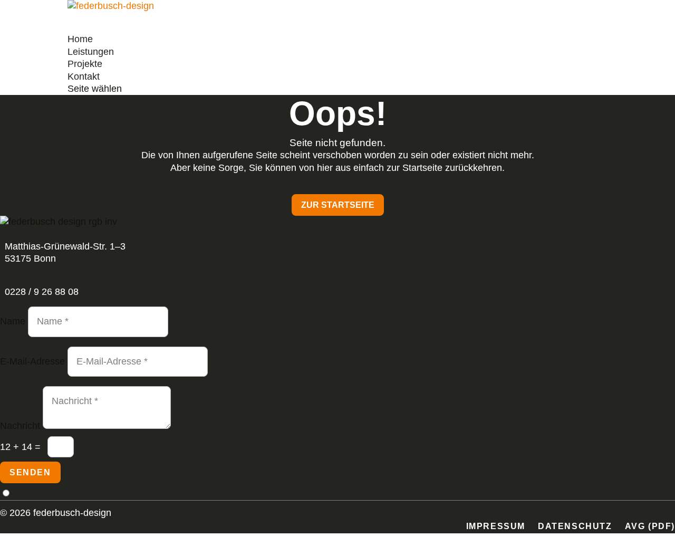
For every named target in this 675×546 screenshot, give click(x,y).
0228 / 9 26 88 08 (42, 291)
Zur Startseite (337, 204)
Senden (30, 472)
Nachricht (20, 425)
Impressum (495, 526)
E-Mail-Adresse (32, 361)
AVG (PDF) (650, 526)
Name (12, 321)
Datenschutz (575, 526)
